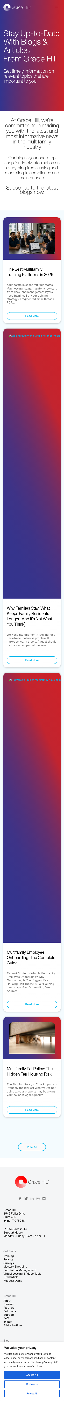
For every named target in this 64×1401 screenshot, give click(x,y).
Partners (8, 1308)
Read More (32, 316)
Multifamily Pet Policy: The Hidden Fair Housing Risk (30, 1071)
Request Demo (12, 1281)
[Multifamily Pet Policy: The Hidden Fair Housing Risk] (32, 1037)
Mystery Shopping (15, 1266)
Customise (32, 1384)
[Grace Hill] (17, 7)
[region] (32, 1371)
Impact (7, 1322)
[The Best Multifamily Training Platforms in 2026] (32, 238)
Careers (8, 1304)
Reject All (32, 1393)
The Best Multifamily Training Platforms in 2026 (30, 272)
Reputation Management (19, 1270)
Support (8, 1315)
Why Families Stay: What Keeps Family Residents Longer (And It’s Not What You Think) (29, 616)
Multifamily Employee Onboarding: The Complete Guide (31, 958)
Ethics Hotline (12, 1325)
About (7, 1301)
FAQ (6, 1318)
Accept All (32, 1375)
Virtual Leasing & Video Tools (22, 1274)
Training (8, 1256)
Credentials (10, 1277)
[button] (20, 1198)
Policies (8, 1259)
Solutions (9, 1311)
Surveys (8, 1263)
